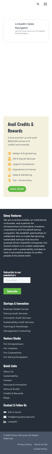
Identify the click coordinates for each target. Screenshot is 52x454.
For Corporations (12, 352)
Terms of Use (40, 444)
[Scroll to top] (49, 445)
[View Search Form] (38, 4)
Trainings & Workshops (15, 326)
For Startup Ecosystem (15, 357)
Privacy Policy (24, 444)
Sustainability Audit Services (18, 322)
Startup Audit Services (15, 313)
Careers (7, 380)
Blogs (6, 397)
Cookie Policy (40, 449)
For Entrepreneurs (13, 344)
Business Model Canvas (15, 309)
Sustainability (10, 376)
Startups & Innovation (15, 384)
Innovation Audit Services (17, 317)
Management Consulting (16, 330)
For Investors (10, 348)
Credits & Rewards (13, 393)
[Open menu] (45, 4)
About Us (8, 371)
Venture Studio (11, 389)
